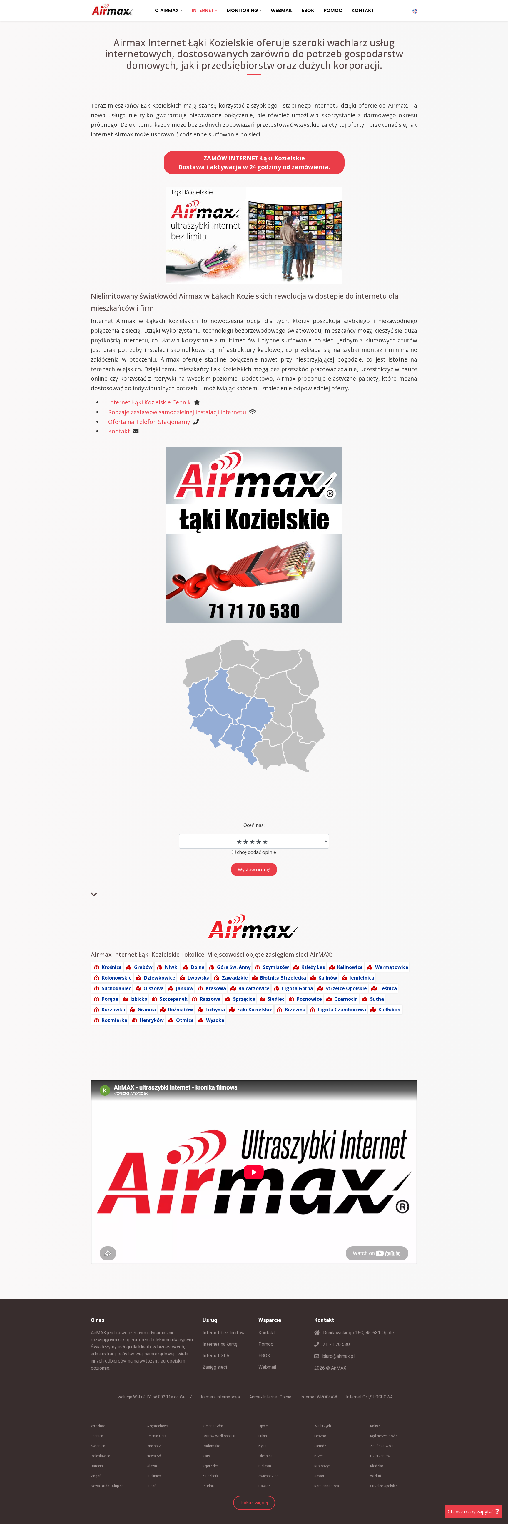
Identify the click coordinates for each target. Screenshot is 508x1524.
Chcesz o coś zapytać (471, 1511)
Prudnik (209, 1486)
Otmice (185, 1020)
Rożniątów (180, 1009)
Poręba (110, 999)
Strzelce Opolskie (346, 988)
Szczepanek (174, 999)
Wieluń (375, 1476)
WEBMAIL (281, 10)
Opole (263, 1426)
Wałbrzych (322, 1426)
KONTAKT (363, 10)
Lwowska (199, 978)
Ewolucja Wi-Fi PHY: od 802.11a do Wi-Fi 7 (154, 1397)
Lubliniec (154, 1476)
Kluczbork (210, 1476)
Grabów (143, 967)
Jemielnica (362, 978)
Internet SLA (216, 1355)
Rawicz (264, 1486)
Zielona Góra (213, 1426)
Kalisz (375, 1426)
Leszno (320, 1436)
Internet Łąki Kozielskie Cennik (149, 402)
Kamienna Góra (326, 1486)
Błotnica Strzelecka (283, 978)
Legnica (97, 1436)
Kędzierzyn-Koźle (383, 1436)
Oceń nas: (254, 825)
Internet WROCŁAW (319, 1397)
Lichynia (215, 1009)
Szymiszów (276, 967)
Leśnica (388, 988)
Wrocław (98, 1426)
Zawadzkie (235, 978)
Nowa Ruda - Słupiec (107, 1486)
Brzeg (319, 1456)
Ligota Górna (297, 988)
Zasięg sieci (215, 1367)
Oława (152, 1466)
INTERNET (203, 10)
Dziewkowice (159, 978)
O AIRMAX (167, 10)
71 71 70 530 (335, 1344)
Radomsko (211, 1446)
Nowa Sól (154, 1456)
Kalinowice (350, 967)
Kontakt (119, 431)
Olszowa (153, 988)
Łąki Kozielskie (255, 1009)
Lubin (262, 1436)
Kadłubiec (389, 1009)
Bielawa (264, 1466)
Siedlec (276, 999)
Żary (206, 1456)
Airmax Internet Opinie (270, 1397)
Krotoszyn (322, 1466)
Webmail (267, 1367)
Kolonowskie (117, 978)
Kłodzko (376, 1466)
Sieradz (320, 1446)
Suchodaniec (116, 988)
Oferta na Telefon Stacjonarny (149, 422)
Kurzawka (113, 1009)
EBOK (308, 10)
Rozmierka (114, 1020)
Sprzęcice (244, 999)
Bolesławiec (100, 1456)
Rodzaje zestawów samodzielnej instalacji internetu (177, 412)
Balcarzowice (254, 988)
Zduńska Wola (382, 1446)
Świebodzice (268, 1476)
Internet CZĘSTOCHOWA (369, 1397)
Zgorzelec (210, 1466)
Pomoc (265, 1344)
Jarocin (97, 1466)
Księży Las (313, 967)
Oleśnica (265, 1456)
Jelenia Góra (157, 1436)
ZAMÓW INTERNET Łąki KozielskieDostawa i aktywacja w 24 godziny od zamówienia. (254, 162)
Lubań (151, 1486)
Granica (147, 1009)
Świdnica (98, 1446)
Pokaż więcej (254, 1502)
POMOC (333, 10)
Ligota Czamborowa (342, 1009)
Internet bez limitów (224, 1332)
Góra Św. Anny (233, 967)
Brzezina (295, 1009)
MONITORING (242, 10)
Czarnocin (346, 999)
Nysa (262, 1446)
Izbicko (139, 999)
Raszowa (210, 999)
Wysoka (215, 1020)
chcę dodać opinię (256, 852)
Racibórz (154, 1446)
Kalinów (327, 978)
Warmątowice (391, 967)
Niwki (172, 967)
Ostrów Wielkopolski (219, 1436)
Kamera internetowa (220, 1397)
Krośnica (112, 967)
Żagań (96, 1476)
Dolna (198, 967)
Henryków (152, 1020)
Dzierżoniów (380, 1456)
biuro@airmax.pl (338, 1356)
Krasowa (216, 988)
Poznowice (309, 999)
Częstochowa (158, 1426)
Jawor (319, 1476)
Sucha (377, 999)
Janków (184, 988)
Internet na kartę (220, 1344)
